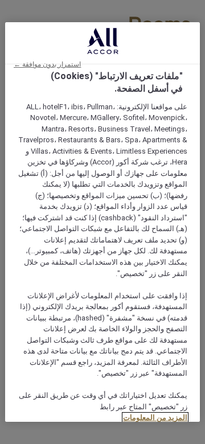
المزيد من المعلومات (155, 417)
